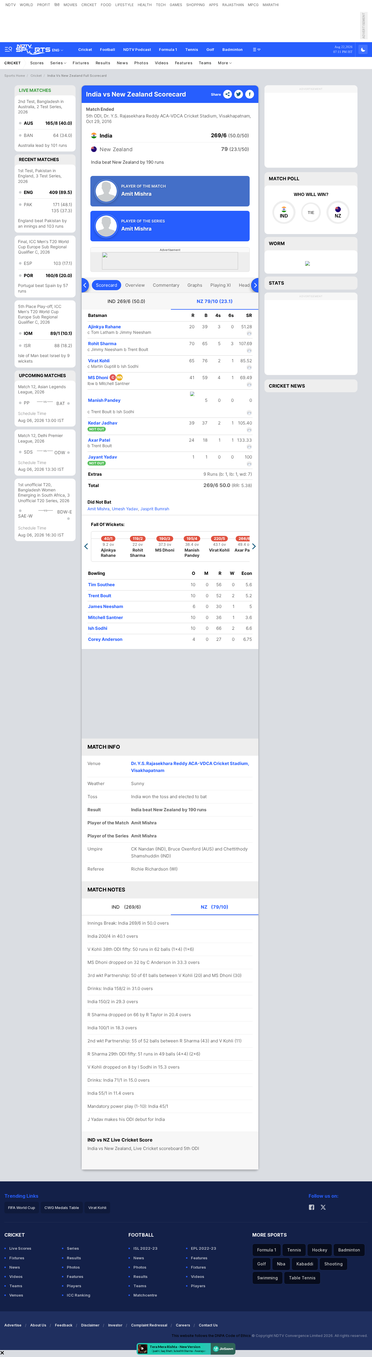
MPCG (253, 5)
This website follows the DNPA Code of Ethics (211, 1335)
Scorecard (106, 285)
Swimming (267, 1277)
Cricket (85, 49)
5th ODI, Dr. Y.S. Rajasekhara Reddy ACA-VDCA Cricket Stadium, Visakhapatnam (168, 116)
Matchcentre (145, 1295)
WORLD (26, 5)
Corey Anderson (105, 639)
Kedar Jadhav (102, 423)
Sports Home (14, 76)
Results (103, 62)
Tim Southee (101, 584)
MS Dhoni (105, 377)
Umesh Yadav (124, 508)
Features (184, 62)
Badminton (232, 49)
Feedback (63, 1325)
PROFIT (43, 5)
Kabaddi (304, 1263)
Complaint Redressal (149, 1325)
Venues (16, 1295)
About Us (38, 1325)
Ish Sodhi (97, 628)
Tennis (191, 49)
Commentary (166, 285)
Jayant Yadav (102, 457)
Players (74, 1285)
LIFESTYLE (124, 5)
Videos (162, 62)
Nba (281, 1263)
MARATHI (271, 5)
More (224, 62)
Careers (183, 1325)
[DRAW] (310, 212)
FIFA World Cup (21, 1207)
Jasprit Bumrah (154, 508)
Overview (135, 285)
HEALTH (145, 5)
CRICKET (89, 5)
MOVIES (70, 5)
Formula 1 (168, 49)
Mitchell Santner (105, 617)
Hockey (319, 1249)
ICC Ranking (78, 1295)
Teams (205, 62)
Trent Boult (99, 595)
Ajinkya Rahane (104, 326)
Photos (141, 62)
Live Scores (20, 1248)
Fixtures (81, 62)
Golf (210, 49)
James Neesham (105, 606)
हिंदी (57, 5)
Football (107, 49)
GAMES (176, 5)
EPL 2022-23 (203, 1248)
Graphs (194, 285)
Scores (37, 62)
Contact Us (208, 1325)
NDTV (11, 5)
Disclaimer (90, 1325)
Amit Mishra (98, 508)
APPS (213, 5)
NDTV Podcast (137, 49)
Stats (276, 283)
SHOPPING (195, 5)
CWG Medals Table (61, 1207)
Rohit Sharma (102, 343)
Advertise (13, 1325)
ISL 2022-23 (145, 1248)
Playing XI (220, 285)
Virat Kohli (99, 360)
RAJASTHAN (233, 5)
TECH (161, 5)
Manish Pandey (104, 400)
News (122, 62)
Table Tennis (302, 1277)
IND (126, 301)
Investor (115, 1325)
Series (57, 62)
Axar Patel (99, 440)
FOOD (106, 5)
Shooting (333, 1263)
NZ (215, 301)
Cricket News (287, 386)
